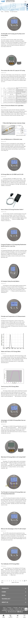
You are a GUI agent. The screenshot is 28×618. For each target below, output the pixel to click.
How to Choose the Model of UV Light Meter (12, 105)
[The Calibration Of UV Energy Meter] (14, 554)
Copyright (15, 607)
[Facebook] (18, 611)
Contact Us (17, 608)
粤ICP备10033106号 (12, 611)
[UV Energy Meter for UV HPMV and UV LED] (14, 164)
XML (21, 608)
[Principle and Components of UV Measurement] (14, 306)
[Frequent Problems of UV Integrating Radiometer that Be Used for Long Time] (14, 234)
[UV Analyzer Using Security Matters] (14, 271)
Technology (7, 11)
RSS (24, 608)
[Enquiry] (26, 609)
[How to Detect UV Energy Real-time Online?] (14, 199)
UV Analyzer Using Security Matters (10, 281)
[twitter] (20, 611)
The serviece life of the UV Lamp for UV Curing (13, 70)
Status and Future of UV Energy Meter (11, 351)
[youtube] (21, 611)
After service (21, 607)
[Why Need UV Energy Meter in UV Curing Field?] (14, 447)
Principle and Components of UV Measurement (13, 316)
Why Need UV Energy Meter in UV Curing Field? (13, 457)
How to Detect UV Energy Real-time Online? (12, 209)
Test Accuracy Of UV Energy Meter (10, 386)
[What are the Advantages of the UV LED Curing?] (14, 519)
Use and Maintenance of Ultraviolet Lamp (11, 139)
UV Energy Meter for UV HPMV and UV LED (12, 174)
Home (2, 11)
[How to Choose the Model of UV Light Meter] (14, 95)
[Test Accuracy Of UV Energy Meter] (14, 376)
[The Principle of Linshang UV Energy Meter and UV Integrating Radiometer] (14, 482)
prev (2, 580)
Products (9, 607)
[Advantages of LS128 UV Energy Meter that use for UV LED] (14, 410)
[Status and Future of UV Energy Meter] (14, 341)
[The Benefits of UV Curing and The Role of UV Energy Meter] (14, 23)
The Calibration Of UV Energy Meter (10, 563)
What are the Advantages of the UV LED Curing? (13, 528)
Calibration (5, 608)
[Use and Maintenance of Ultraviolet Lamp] (14, 129)
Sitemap (11, 608)
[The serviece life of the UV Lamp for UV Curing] (14, 60)
